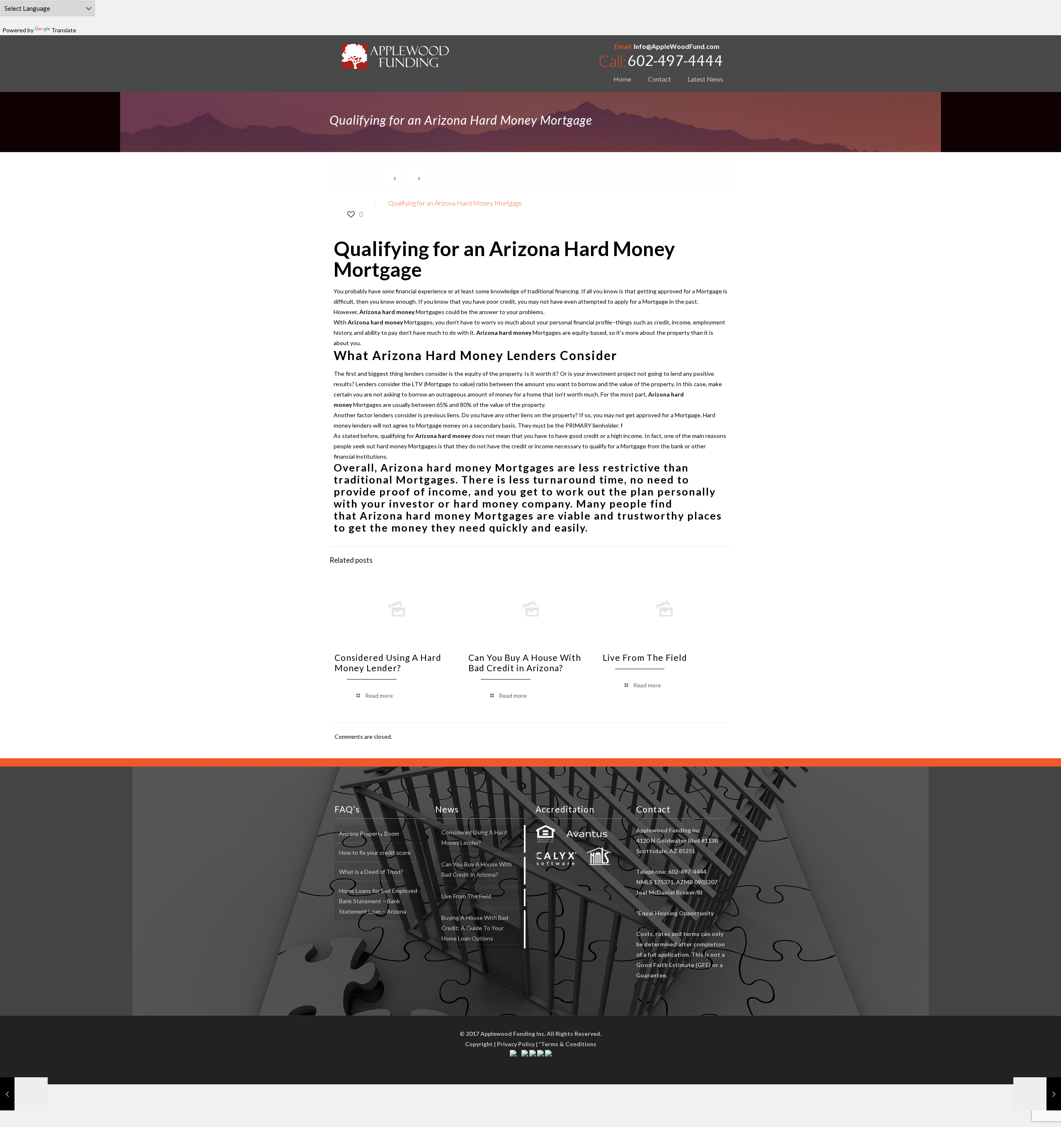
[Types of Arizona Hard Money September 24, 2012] (24, 1093)
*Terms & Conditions (567, 1043)
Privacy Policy (516, 1043)
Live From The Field (645, 657)
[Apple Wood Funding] (395, 56)
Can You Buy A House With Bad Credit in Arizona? (524, 662)
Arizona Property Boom (369, 833)
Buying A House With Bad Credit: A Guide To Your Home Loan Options (474, 928)
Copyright (479, 1043)
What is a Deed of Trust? (371, 871)
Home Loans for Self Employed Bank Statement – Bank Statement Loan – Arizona (378, 901)
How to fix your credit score (375, 852)
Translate (63, 30)
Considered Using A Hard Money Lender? (387, 662)
